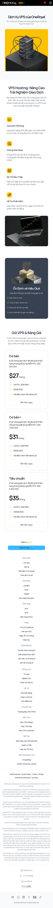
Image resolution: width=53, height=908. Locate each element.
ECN (26, 590)
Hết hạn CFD (27, 631)
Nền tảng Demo (26, 617)
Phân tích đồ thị (26, 682)
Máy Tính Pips (26, 726)
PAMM (26, 594)
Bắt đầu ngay (26, 402)
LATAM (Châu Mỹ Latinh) (26, 764)
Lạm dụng (34, 778)
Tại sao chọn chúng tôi (26, 650)
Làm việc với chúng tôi (26, 658)
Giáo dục (26, 640)
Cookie (34, 774)
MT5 (26, 613)
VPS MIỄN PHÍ (26, 701)
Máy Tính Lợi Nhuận (26, 730)
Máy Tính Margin (26, 722)
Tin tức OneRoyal (26, 627)
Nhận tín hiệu (24, 548)
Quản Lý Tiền (27, 745)
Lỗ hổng (40, 774)
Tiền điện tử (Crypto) (26, 571)
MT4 (26, 608)
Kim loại (27, 563)
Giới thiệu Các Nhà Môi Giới (26, 741)
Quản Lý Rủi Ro (26, 697)
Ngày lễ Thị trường (26, 635)
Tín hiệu (27, 674)
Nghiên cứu (26, 678)
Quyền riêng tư (26, 774)
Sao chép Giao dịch (26, 598)
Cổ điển (26, 585)
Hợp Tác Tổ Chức (26, 749)
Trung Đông (26, 760)
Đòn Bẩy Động (26, 693)
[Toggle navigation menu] (50, 2)
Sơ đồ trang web (15, 774)
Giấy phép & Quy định (26, 654)
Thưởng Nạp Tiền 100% (27, 712)
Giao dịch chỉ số (26, 575)
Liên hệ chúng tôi (26, 663)
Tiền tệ (26, 567)
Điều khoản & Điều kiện (22, 778)
